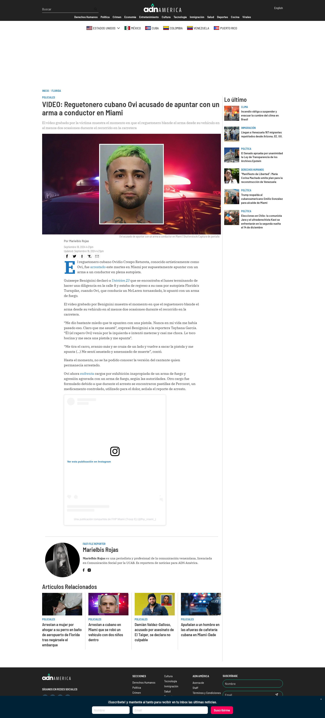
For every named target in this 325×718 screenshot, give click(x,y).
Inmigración (248, 127)
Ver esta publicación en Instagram (89, 461)
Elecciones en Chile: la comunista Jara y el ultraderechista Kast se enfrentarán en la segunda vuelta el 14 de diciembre (261, 221)
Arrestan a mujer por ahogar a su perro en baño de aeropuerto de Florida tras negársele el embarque (62, 634)
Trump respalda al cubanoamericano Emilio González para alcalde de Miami (262, 198)
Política (246, 148)
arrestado (98, 267)
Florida (56, 90)
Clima (244, 107)
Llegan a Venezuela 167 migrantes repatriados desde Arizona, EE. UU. (261, 134)
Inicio (45, 90)
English (278, 8)
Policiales (48, 97)
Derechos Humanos (252, 169)
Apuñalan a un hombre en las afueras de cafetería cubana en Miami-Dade (200, 629)
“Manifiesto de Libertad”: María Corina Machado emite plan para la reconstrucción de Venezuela (262, 177)
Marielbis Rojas (79, 241)
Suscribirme (222, 710)
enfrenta (87, 373)
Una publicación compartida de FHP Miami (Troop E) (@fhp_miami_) (115, 519)
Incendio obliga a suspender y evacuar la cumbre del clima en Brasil (260, 115)
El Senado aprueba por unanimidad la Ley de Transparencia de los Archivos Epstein (262, 157)
